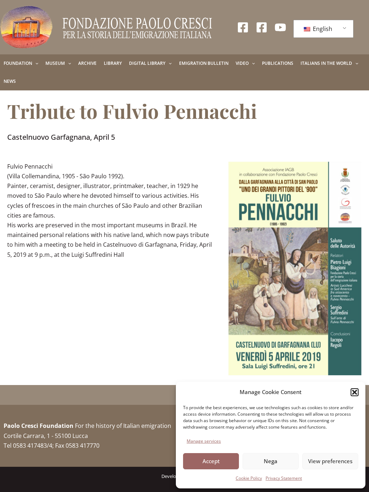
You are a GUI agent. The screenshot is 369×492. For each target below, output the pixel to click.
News (10, 81)
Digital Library (147, 63)
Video (242, 63)
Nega (270, 461)
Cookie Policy (249, 478)
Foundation (18, 63)
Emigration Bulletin (203, 63)
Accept (211, 461)
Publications (277, 63)
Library (113, 63)
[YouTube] (280, 27)
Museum (55, 63)
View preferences (330, 461)
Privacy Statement (284, 478)
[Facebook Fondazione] (243, 27)
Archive (87, 63)
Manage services (204, 441)
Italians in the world (326, 63)
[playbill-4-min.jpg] (294, 268)
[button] (354, 392)
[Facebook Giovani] (261, 27)
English (321, 29)
